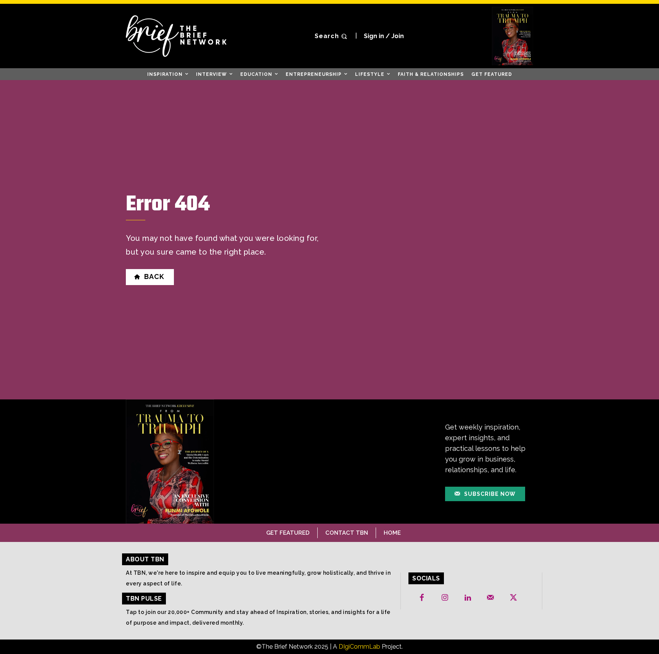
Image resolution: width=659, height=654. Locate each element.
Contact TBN (346, 532)
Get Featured (288, 532)
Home (392, 532)
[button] (332, 36)
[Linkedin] (467, 598)
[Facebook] (421, 598)
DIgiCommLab (359, 646)
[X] (513, 598)
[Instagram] (444, 598)
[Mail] (490, 598)
